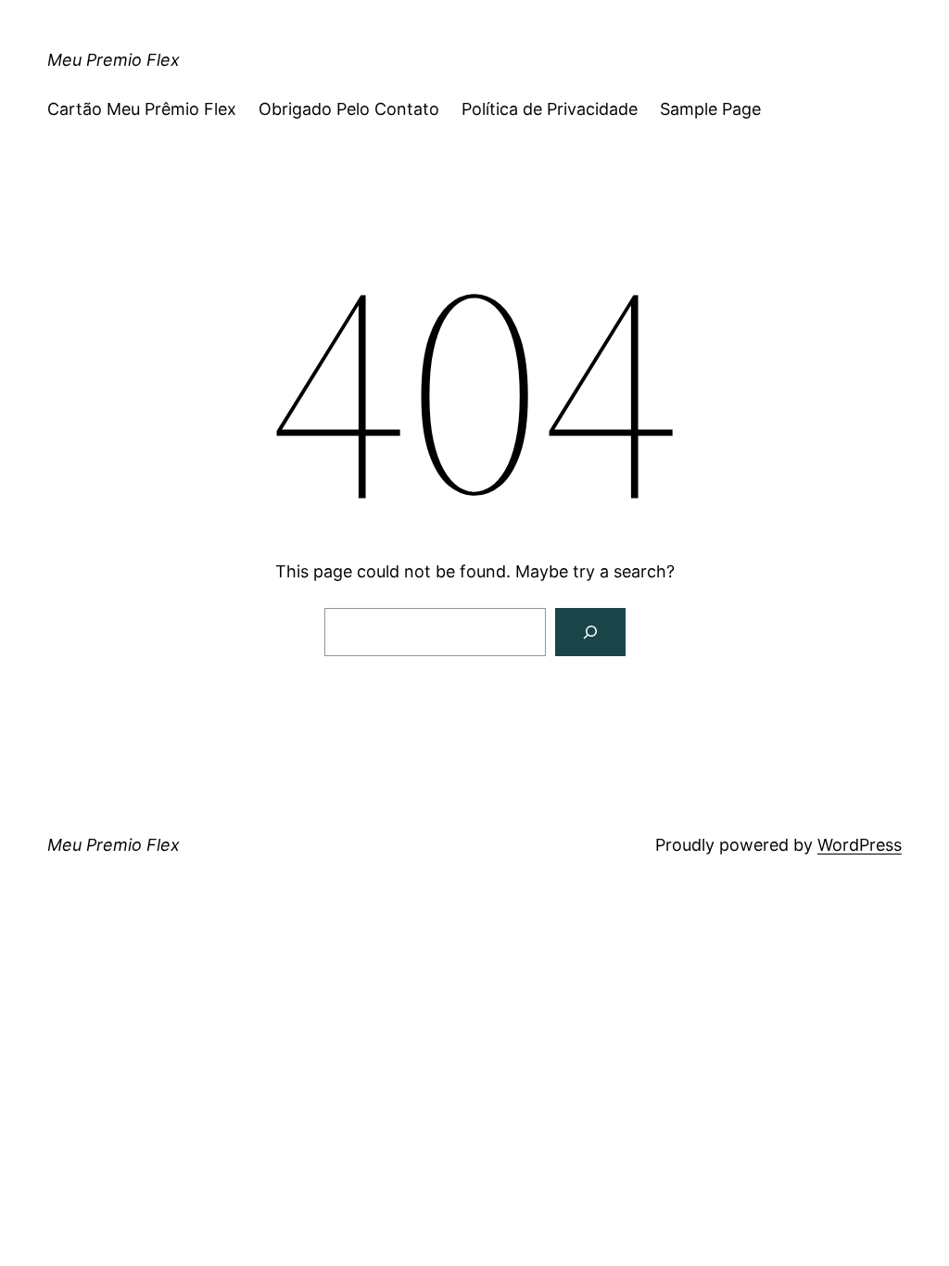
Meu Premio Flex (113, 60)
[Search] (590, 632)
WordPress (859, 845)
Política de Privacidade (550, 109)
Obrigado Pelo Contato (349, 109)
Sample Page (710, 109)
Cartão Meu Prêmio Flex (141, 109)
